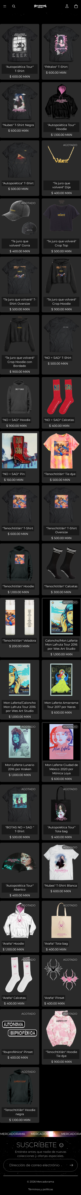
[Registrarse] (71, 1165)
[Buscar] (13, 6)
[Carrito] (76, 6)
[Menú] (5, 6)
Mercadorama (45, 1181)
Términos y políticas (40, 1189)
